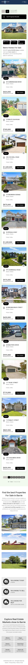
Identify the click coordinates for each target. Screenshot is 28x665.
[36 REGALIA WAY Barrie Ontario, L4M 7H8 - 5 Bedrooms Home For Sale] (14, 219)
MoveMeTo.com (16, 501)
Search (6, 662)
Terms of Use (20, 662)
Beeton (8, 644)
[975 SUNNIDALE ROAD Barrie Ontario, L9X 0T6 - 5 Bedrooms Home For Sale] (14, 256)
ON (8, 481)
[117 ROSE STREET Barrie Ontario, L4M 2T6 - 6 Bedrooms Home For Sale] (14, 369)
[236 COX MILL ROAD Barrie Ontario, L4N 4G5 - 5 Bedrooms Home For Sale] (14, 144)
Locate (14, 41)
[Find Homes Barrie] (14, 523)
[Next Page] (7, 11)
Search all (20, 650)
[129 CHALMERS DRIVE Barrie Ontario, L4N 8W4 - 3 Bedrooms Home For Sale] (14, 444)
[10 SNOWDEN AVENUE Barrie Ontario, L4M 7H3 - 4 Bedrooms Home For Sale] (14, 181)
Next (22, 477)
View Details (20, 92)
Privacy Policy (12, 662)
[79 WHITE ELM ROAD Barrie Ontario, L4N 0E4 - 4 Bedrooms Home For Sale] (14, 106)
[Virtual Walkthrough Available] (23, 153)
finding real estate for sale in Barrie (11, 503)
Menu (24, 2)
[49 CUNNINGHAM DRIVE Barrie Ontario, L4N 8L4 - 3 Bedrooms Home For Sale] (14, 68)
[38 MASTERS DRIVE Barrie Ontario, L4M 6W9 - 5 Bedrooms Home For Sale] (14, 332)
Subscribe (21, 43)
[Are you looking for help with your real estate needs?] (14, 602)
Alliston (8, 638)
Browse (7, 41)
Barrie (6, 78)
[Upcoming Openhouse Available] (23, 378)
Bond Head (20, 644)
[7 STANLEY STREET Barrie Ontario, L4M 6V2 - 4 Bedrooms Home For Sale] (14, 407)
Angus (20, 638)
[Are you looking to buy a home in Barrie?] (14, 581)
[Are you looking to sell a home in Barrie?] (14, 591)
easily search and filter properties (13, 507)
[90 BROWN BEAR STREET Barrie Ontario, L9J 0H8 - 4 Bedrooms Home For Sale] (14, 294)
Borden (8, 650)
